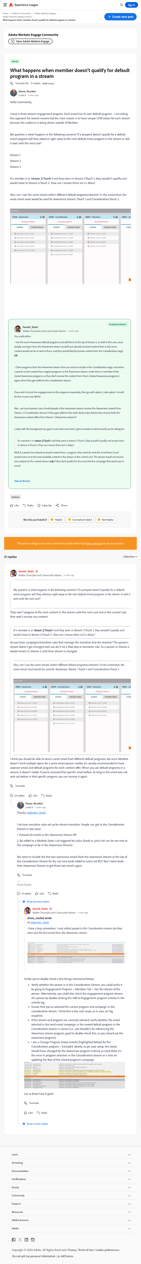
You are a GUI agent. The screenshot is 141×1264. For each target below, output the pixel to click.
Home (5, 13)
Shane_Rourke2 (27, 91)
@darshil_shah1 (36, 812)
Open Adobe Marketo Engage (33, 41)
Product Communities (21, 13)
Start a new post (94, 543)
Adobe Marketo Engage (45, 13)
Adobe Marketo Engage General (17, 16)
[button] (120, 16)
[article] (69, 683)
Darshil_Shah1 (30, 327)
